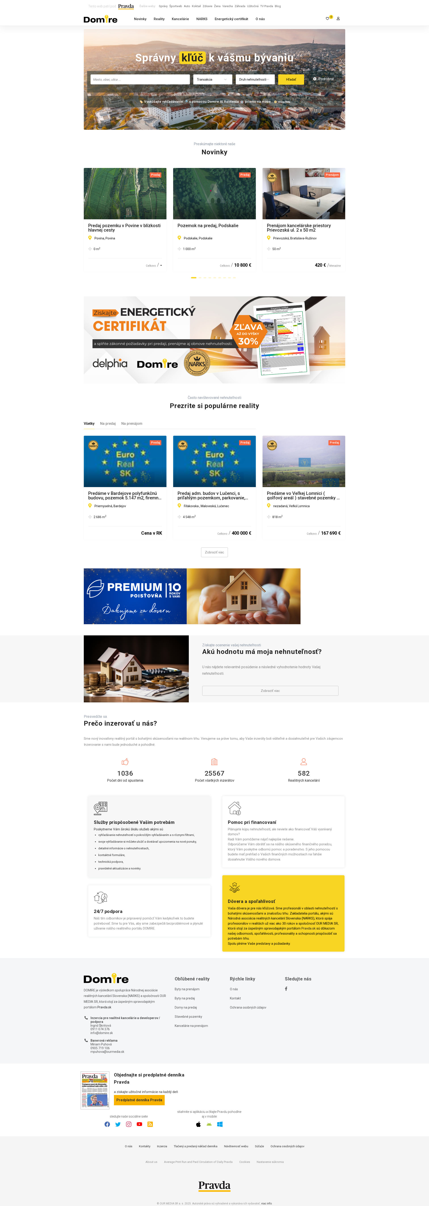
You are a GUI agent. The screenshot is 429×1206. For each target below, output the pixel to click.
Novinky (140, 19)
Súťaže (259, 1146)
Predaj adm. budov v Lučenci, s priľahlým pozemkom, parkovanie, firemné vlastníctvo (211, 495)
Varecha (227, 6)
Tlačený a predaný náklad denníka (195, 1146)
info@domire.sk (101, 1033)
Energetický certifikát (231, 19)
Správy (163, 6)
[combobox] (140, 79)
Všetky (89, 423)
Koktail (196, 6)
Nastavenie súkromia (270, 1162)
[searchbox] (140, 79)
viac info (266, 1203)
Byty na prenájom (187, 989)
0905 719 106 (100, 1048)
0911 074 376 (100, 1029)
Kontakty (144, 1146)
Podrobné (326, 79)
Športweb (175, 6)
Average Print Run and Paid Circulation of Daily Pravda (198, 1162)
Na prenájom (131, 423)
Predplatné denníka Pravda (139, 1100)
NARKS (201, 19)
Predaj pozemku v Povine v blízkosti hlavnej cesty (124, 227)
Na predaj (108, 423)
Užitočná (253, 6)
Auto (187, 6)
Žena (217, 6)
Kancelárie (180, 19)
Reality (159, 19)
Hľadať (291, 79)
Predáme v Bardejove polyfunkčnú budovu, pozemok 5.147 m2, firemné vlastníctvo (124, 495)
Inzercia (162, 1146)
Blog (278, 6)
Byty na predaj (185, 998)
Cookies (244, 1162)
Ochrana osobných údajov (248, 1007)
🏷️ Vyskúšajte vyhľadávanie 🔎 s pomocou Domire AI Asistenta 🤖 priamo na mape (205, 102)
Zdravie (207, 6)
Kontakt (235, 998)
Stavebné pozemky (188, 1016)
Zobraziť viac (214, 552)
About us (151, 1162)
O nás (260, 19)
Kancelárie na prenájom (191, 1026)
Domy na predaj (186, 1007)
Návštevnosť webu (236, 1146)
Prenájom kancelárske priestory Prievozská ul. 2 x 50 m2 (299, 227)
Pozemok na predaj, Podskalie (208, 225)
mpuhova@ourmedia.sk (107, 1051)
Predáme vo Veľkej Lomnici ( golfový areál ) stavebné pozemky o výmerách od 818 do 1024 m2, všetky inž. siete (303, 495)
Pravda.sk (308, 928)
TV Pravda (266, 6)
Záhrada (240, 6)
